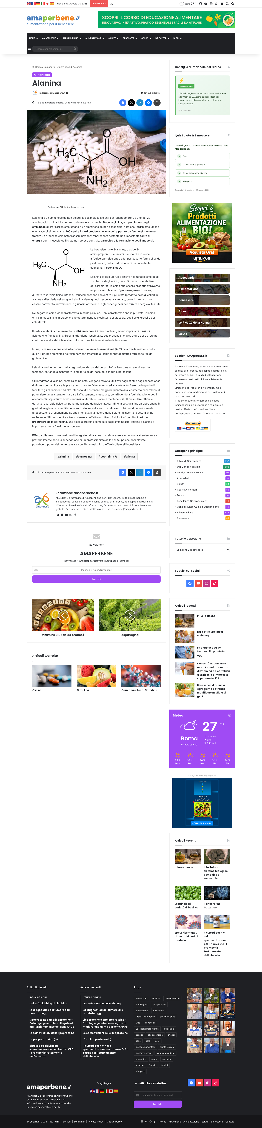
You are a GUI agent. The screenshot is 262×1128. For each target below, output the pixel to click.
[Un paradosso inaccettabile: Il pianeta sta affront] (194, 1028)
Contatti (229, 1121)
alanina (64, 456)
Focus (180, 495)
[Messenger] (148, 102)
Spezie (152, 1065)
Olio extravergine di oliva (193, 173)
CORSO (144, 38)
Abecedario (183, 478)
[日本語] (47, 3)
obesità (139, 1034)
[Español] (52, 3)
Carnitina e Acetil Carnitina (139, 690)
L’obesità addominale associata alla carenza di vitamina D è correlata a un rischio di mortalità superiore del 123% (213, 671)
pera (148, 1041)
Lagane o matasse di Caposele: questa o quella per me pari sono (147, 3)
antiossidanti (142, 1010)
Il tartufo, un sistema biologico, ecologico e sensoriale (216, 872)
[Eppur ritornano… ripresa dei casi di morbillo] (188, 922)
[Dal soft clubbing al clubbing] (184, 636)
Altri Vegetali (142, 1004)
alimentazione (172, 998)
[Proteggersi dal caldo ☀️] (211, 995)
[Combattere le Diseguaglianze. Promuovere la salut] (227, 1045)
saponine (166, 1059)
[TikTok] (75, 515)
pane (138, 1041)
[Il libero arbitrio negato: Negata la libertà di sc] (211, 1028)
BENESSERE (128, 38)
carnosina (85, 456)
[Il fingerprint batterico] (217, 893)
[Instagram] (70, 515)
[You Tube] (66, 515)
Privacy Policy (96, 1121)
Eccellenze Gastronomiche (192, 501)
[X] (131, 102)
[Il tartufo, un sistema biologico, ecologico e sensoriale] (217, 856)
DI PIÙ (176, 38)
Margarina (185, 181)
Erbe (138, 1022)
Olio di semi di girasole (192, 164)
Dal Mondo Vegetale (188, 466)
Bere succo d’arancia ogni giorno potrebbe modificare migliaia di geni (211, 690)
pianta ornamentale (145, 1047)
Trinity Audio (66, 207)
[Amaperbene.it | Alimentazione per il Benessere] (60, 20)
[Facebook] (122, 102)
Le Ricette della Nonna (190, 472)
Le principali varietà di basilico (187, 905)
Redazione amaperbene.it (52, 93)
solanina (140, 1065)
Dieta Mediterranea (145, 1016)
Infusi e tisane (206, 616)
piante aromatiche (165, 1053)
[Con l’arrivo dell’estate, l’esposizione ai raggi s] (211, 1011)
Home (38, 66)
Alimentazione (185, 512)
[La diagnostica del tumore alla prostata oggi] (184, 652)
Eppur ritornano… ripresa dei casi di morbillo (186, 936)
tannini (164, 1065)
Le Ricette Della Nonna (147, 1028)
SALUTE (112, 38)
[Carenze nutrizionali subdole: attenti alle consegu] (227, 1028)
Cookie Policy (114, 1121)
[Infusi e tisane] (184, 620)
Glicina (37, 690)
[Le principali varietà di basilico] (188, 893)
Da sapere (160, 38)
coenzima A (109, 456)
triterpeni (140, 1071)
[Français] (33, 3)
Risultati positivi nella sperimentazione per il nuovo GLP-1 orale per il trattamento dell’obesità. (215, 944)
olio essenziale (155, 1034)
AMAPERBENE (49, 38)
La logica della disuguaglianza (202, 775)
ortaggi (171, 1034)
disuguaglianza (167, 1016)
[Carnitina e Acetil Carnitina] (141, 676)
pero (157, 1041)
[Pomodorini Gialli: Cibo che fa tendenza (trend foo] (211, 1045)
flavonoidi (150, 1022)
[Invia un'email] (67, 93)
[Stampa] (157, 102)
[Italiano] (43, 3)
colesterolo (158, 1010)
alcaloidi (156, 998)
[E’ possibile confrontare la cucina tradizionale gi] (227, 995)
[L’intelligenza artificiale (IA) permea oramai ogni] (227, 1011)
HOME (32, 38)
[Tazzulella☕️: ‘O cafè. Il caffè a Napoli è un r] (194, 1045)
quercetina (141, 1059)
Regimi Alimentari (187, 489)
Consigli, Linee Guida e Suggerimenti (198, 506)
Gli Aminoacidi (64, 66)
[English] (29, 3)
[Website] (58, 515)
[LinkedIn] (139, 102)
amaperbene (159, 1004)
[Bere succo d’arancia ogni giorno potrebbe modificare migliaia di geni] (184, 690)
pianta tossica (167, 1047)
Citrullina (83, 690)
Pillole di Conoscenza (189, 461)
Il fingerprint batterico (212, 905)
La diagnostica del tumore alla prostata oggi (211, 651)
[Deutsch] (38, 3)
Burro (183, 156)
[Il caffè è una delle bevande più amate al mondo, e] (194, 995)
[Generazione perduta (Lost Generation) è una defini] (194, 1011)
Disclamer (79, 1121)
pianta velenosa (143, 1053)
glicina (130, 456)
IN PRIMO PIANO (70, 38)
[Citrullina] (96, 676)
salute (154, 1059)
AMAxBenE (175, 1121)
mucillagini (169, 1028)
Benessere (183, 518)
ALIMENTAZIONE (93, 38)
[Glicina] (51, 676)
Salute (180, 483)
